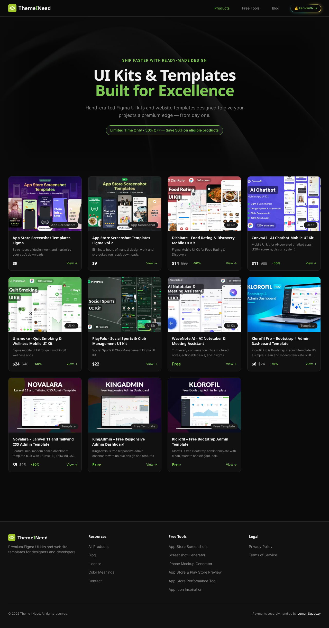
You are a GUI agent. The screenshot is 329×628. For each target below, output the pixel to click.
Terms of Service (263, 555)
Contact (95, 581)
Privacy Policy (260, 546)
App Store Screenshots (188, 546)
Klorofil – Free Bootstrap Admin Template (200, 442)
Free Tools (251, 8)
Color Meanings (101, 572)
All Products (98, 546)
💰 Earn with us (305, 8)
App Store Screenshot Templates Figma (41, 240)
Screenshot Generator (187, 555)
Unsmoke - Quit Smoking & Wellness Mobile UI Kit (37, 341)
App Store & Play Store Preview (195, 572)
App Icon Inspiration (185, 589)
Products (222, 8)
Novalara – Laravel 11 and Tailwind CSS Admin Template (43, 442)
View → (72, 263)
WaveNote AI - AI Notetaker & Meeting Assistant (199, 341)
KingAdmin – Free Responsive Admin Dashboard (118, 442)
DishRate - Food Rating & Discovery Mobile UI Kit (203, 240)
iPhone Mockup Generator (190, 563)
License (94, 563)
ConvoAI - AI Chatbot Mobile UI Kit (283, 237)
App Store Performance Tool (192, 581)
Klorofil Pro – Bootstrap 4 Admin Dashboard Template (280, 341)
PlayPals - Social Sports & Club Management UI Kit (119, 341)
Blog (275, 8)
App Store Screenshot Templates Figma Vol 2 (121, 240)
